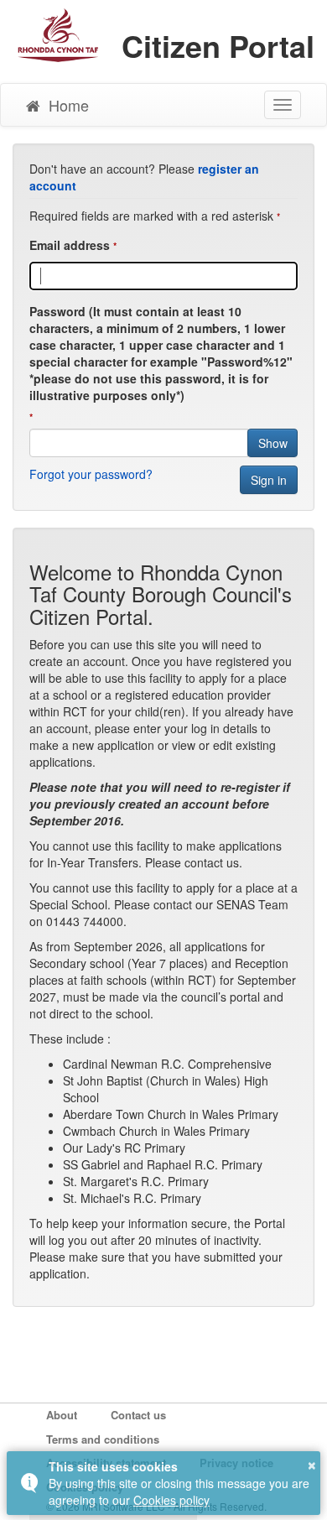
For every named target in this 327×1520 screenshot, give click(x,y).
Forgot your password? (91, 474)
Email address (69, 245)
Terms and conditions (102, 1439)
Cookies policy (171, 1499)
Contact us (138, 1415)
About (61, 1415)
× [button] (312, 1463)
